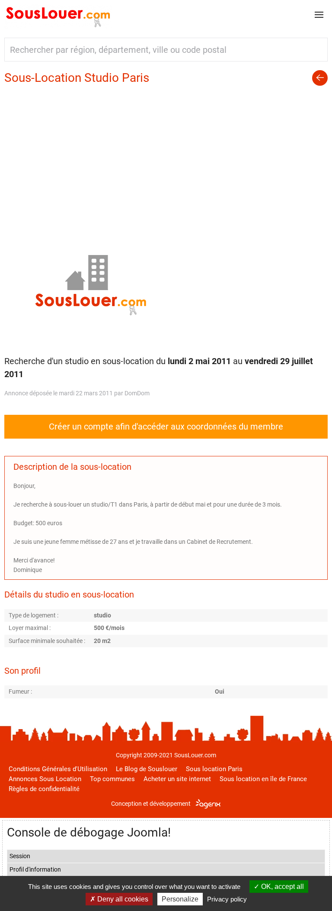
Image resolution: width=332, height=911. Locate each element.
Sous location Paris (214, 769)
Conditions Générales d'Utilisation (58, 769)
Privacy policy (227, 899)
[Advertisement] (166, 151)
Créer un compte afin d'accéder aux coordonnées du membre (166, 426)
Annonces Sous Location (45, 779)
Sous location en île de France (263, 779)
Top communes (112, 779)
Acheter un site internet (177, 779)
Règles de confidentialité (44, 789)
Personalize (180, 899)
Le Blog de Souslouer (146, 769)
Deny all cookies (122, 899)
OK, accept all (281, 886)
